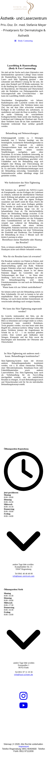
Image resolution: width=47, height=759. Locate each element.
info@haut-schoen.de (23, 674)
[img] (23, 7)
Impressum (24, 746)
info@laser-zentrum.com (23, 576)
